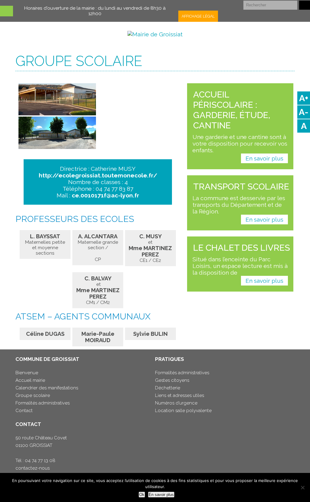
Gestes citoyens (172, 380)
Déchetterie (167, 388)
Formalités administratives (42, 403)
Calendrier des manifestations (46, 388)
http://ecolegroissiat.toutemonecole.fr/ (98, 175)
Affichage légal (198, 16)
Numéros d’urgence (176, 403)
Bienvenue (26, 372)
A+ (303, 98)
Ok (141, 494)
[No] (302, 487)
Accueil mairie (30, 380)
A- (303, 112)
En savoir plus (264, 158)
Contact (24, 410)
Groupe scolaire (32, 395)
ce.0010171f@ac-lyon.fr (105, 195)
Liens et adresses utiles (179, 395)
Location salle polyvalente (183, 410)
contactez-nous (32, 468)
